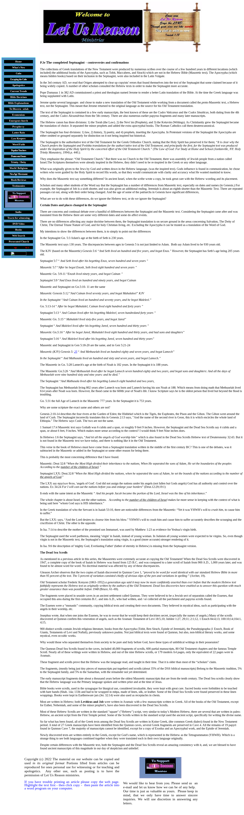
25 (75, 351)
